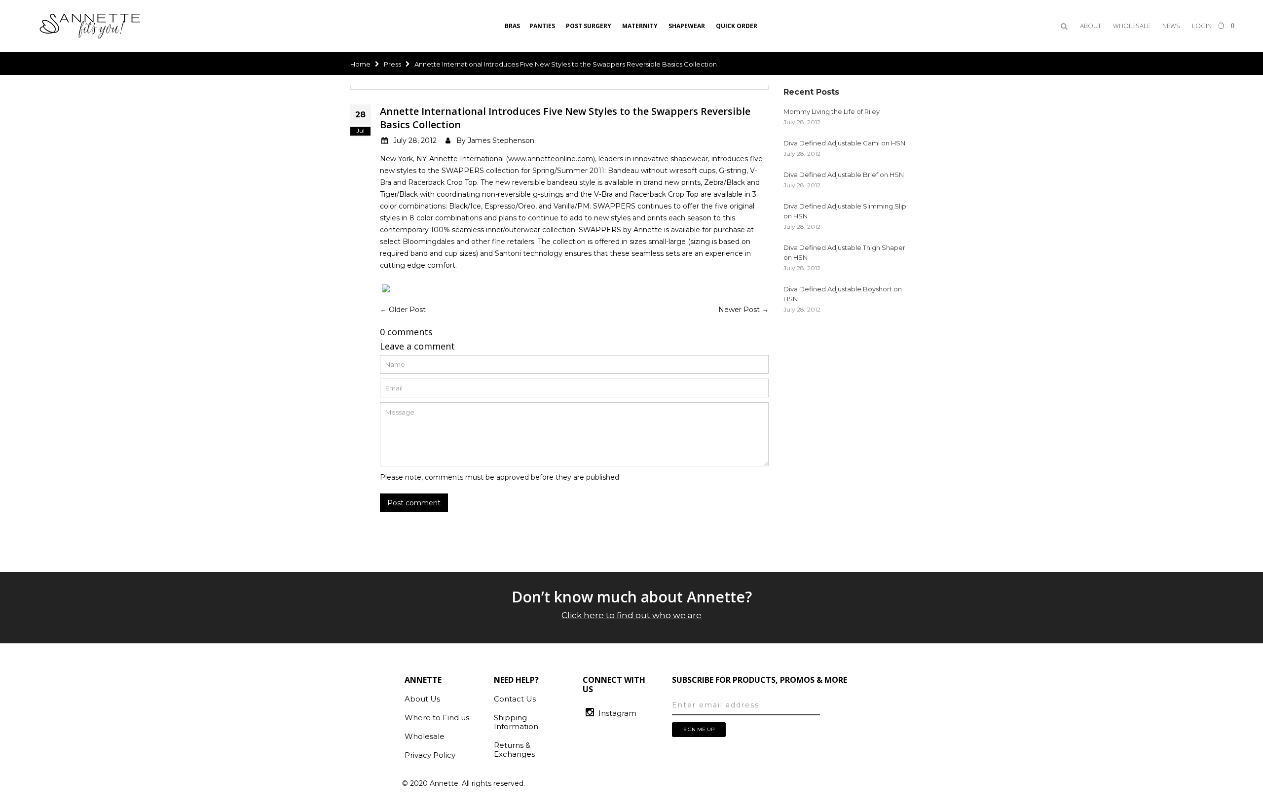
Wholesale (425, 736)
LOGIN (1202, 25)
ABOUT (1090, 25)
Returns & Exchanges (514, 749)
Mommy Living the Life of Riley (831, 111)
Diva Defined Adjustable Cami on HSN (844, 143)
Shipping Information (516, 722)
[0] (1221, 24)
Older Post (407, 309)
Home (360, 64)
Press (392, 64)
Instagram (617, 713)
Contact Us (515, 698)
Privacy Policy (430, 755)
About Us (422, 698)
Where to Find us (437, 717)
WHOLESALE (1132, 25)
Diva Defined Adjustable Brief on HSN (843, 174)
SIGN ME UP (698, 729)
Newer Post (739, 309)
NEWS (1171, 25)
